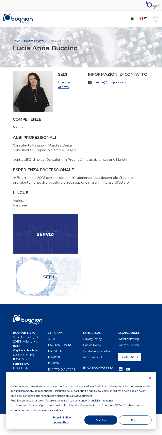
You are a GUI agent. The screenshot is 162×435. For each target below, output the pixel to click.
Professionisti (34, 41)
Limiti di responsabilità (97, 351)
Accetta (101, 420)
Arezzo (63, 87)
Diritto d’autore (61, 369)
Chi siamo (56, 333)
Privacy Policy (92, 339)
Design (53, 363)
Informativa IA (92, 357)
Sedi (51, 339)
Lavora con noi (60, 345)
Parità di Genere (129, 345)
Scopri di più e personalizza (62, 420)
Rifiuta (135, 420)
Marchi (54, 357)
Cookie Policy (92, 345)
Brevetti (55, 351)
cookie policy (138, 390)
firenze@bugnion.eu (109, 82)
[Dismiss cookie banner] (150, 378)
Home (16, 41)
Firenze (64, 82)
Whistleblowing (128, 339)
